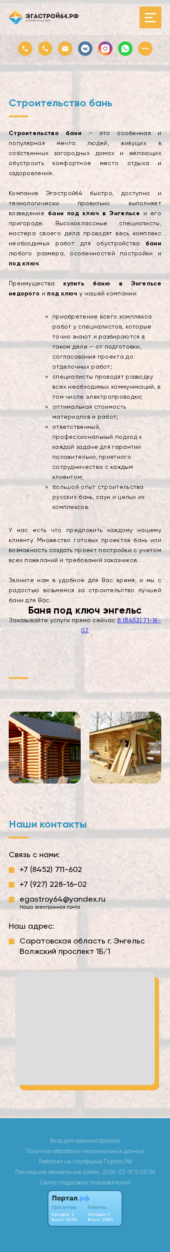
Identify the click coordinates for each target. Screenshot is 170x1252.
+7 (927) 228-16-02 (53, 884)
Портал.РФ (118, 1161)
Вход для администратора (85, 1140)
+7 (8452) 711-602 (51, 869)
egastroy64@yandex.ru (62, 898)
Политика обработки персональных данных (85, 1151)
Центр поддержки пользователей (85, 1182)
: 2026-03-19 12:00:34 (127, 1172)
